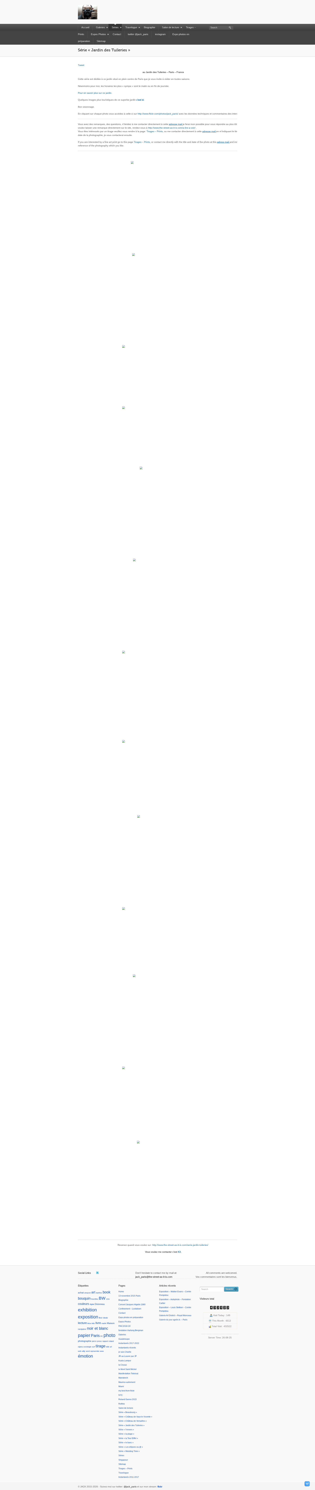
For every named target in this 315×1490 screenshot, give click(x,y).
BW (102, 1298)
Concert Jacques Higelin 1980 (132, 1304)
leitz (93, 1323)
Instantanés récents (127, 1348)
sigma (80, 1347)
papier (84, 1335)
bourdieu (94, 1299)
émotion (85, 1356)
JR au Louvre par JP (127, 1356)
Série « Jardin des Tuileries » (131, 1425)
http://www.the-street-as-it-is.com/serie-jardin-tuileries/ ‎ (180, 1245)
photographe (84, 1341)
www (102, 1351)
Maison (111, 1323)
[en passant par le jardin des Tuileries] (163, 202)
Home (121, 1291)
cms (108, 1299)
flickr (101, 1318)
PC (101, 1336)
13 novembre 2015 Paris (129, 1296)
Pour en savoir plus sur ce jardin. (95, 93)
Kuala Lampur (124, 1360)
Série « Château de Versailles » (132, 1421)
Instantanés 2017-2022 (128, 1343)
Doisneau (100, 1304)
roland (111, 1341)
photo (109, 1335)
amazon (87, 1293)
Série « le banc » (126, 1442)
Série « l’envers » (126, 1429)
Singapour (123, 1460)
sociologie (87, 1347)
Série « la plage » (126, 1434)
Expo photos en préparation (130, 1317)
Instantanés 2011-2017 (128, 1477)
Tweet (81, 65)
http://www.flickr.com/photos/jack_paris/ (158, 113)
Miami (121, 1386)
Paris (95, 1335)
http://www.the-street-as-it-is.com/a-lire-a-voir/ (171, 127)
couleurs (83, 1303)
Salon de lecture (170, 27)
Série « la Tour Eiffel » (128, 1438)
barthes (99, 1293)
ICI (179, 1252)
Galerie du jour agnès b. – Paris (173, 1320)
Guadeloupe (124, 1339)
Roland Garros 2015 (127, 1399)
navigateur (82, 1329)
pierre (94, 1341)
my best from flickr (126, 1391)
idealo (105, 1318)
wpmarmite (94, 1351)
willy (83, 1351)
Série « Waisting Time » (129, 1451)
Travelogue (131, 27)
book (106, 1292)
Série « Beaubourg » (127, 1412)
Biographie (149, 27)
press (99, 1341)
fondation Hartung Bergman (130, 1330)
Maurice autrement (126, 1382)
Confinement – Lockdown (129, 1309)
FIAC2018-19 (124, 1326)
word (88, 1351)
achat (81, 1292)
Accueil (85, 27)
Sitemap (101, 41)
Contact (117, 34)
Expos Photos (98, 34)
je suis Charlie (124, 1352)
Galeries (100, 27)
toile (107, 1347)
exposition (88, 1316)
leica (89, 1323)
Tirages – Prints (155, 131)
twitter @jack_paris (138, 34)
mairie (104, 1323)
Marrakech (123, 1378)
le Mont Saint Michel (127, 1369)
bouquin (84, 1298)
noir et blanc (97, 1328)
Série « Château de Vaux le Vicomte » (135, 1417)
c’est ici (140, 99)
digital (92, 1304)
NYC (120, 1395)
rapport (105, 1341)
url (111, 1347)
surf (93, 1347)
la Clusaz (122, 1365)
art (93, 1292)
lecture (82, 1323)
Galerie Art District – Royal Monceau (175, 1315)
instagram (160, 34)
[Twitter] (97, 1272)
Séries (115, 27)
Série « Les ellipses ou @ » (130, 1447)
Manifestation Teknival (128, 1373)
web (79, 1351)
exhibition (87, 1309)
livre (98, 1323)
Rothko (121, 1404)
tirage (100, 1346)
